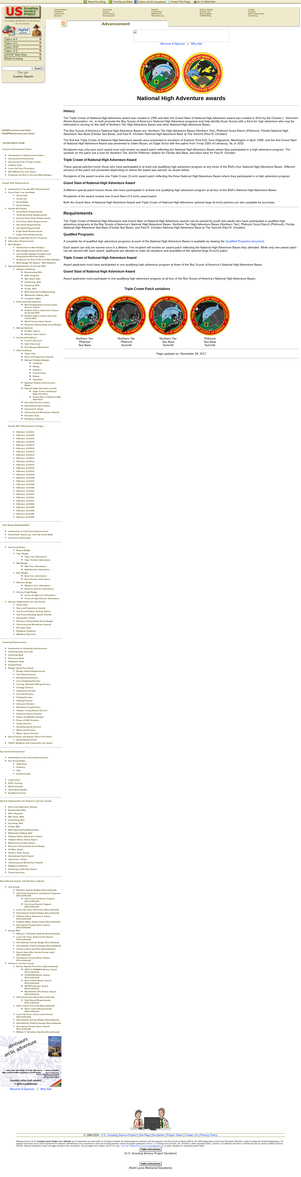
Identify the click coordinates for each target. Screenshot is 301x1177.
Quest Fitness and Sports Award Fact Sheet (30, 737)
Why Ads (46, 1089)
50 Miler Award (32, 331)
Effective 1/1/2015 (25, 451)
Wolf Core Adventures (35, 566)
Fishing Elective (24, 697)
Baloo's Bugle (206, 10)
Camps (251, 10)
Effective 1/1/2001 (25, 501)
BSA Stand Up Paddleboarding (40, 292)
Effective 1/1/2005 (25, 488)
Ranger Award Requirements (30, 671)
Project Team (174, 1135)
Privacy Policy (208, 1135)
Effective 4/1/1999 (25, 507)
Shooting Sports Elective (28, 727)
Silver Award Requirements (38, 1010)
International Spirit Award (37, 406)
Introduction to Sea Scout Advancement (28, 757)
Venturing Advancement (14, 642)
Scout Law (21, 199)
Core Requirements (26, 674)
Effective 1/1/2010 (25, 471)
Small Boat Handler (17, 790)
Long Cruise (14, 780)
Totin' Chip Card (32, 344)
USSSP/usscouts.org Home (16, 130)
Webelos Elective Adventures (39, 589)
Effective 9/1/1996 (25, 514)
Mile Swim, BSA (32, 279)
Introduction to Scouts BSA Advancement (28, 189)
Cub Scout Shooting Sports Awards (33, 614)
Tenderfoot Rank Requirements (31, 215)
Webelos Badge (24, 582)
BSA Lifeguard (32, 275)
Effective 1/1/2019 (25, 438)
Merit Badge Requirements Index (32, 251)
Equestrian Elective (26, 691)
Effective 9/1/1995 (25, 517)
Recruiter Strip (32, 415)
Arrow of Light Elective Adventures (42, 598)
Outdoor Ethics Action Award (22, 840)
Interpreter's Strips (34, 409)
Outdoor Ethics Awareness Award (25, 836)
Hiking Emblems (24, 328)
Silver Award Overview (35, 1006)
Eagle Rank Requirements (29, 231)
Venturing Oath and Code (20, 652)
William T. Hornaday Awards (37, 934)
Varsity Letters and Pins (35, 949)
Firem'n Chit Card (33, 341)
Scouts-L (58, 16)
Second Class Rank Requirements (33, 218)
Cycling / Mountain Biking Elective (33, 684)
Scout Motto (22, 202)
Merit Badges (206, 14)
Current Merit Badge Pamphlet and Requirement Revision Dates (33, 255)
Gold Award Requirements (38, 1001)
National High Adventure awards (41, 388)
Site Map (144, 1135)
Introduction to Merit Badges (30, 247)
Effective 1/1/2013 (25, 458)
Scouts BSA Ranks (17, 208)
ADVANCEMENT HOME (13, 143)
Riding (36, 376)
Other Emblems (24, 350)
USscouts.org (157, 16)
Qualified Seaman (17, 793)
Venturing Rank (15, 655)
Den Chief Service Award (37, 402)
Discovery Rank (16, 658)
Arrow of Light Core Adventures (40, 595)
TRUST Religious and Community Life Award (30, 743)
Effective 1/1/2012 (25, 461)
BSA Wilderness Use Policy (22, 172)
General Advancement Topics (17, 149)
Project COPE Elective (27, 720)
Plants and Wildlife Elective (30, 717)
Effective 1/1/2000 (25, 504)
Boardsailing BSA (33, 272)
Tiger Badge (22, 553)
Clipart (106, 12)
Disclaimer (158, 1135)
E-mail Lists (205, 12)
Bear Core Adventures (36, 576)
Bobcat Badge (23, 550)
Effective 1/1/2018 (25, 442)
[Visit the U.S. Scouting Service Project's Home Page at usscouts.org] (23, 18)
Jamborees (59, 14)
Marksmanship (15, 786)
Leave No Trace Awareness (37, 910)
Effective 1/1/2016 (25, 448)
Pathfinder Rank (16, 661)
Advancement (60, 10)
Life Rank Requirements (28, 228)
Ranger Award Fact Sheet (21, 668)
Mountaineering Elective (28, 707)
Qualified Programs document (244, 241)
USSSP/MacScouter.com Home (18, 133)
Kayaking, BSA (32, 285)
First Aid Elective (25, 694)
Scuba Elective (24, 723)
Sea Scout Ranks (16, 761)
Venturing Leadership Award (22, 869)
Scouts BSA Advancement (15, 183)
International (109, 14)
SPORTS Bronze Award (36, 987)
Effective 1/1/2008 (25, 478)
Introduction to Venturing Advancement (27, 648)
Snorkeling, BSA (33, 282)
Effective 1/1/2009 (25, 474)
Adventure (38, 379)
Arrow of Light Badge (26, 592)
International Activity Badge (37, 913)
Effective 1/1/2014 (25, 455)
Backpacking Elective (27, 678)
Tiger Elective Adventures (38, 560)
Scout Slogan (23, 205)
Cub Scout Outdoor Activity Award (33, 611)
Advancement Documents (21, 158)
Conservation (39, 373)
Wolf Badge (22, 563)
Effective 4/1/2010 (25, 468)
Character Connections (19, 538)
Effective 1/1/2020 (25, 435)
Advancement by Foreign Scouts (24, 162)
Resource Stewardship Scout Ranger (43, 325)
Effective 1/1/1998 (25, 510)
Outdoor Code (15, 165)
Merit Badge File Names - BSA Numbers (36, 263)
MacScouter (156, 14)
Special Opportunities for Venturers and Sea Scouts (26, 801)
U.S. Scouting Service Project (119, 1135)
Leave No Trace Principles (21, 168)
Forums (252, 12)
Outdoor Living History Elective (32, 710)
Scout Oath (21, 195)
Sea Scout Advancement (12, 751)
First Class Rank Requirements (32, 221)
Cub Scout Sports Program (38, 905)
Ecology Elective (24, 687)
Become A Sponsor (22, 1089)
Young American (16, 872)
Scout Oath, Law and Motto (21, 192)
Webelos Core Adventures (38, 585)
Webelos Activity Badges (36, 890)
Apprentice (21, 764)
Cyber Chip (30, 353)
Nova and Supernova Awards (39, 357)
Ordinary (20, 767)
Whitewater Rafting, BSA (37, 295)
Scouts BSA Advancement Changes (26, 426)
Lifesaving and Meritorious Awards (42, 412)
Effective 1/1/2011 (25, 465)
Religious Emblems (34, 419)
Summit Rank (15, 665)
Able (18, 770)
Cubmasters (156, 12)
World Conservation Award (38, 321)
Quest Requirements (26, 740)
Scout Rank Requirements (29, 212)
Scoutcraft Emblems (26, 337)
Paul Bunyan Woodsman (37, 347)
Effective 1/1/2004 (25, 491)
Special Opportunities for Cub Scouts (26, 602)
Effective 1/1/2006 (25, 484)
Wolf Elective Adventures (37, 569)
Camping (37, 363)
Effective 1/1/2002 (25, 497)
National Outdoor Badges (37, 360)
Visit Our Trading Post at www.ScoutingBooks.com (142, 1146)
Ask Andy (107, 10)
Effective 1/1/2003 (25, 494)
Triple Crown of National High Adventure (45, 392)
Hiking (36, 366)
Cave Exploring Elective (28, 681)
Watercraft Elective (25, 730)
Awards (154, 10)
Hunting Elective (24, 700)
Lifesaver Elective (25, 704)
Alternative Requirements (21, 241)
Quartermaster (23, 774)
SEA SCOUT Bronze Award (38, 981)
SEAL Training (15, 783)
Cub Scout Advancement (15, 525)
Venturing (253, 16)
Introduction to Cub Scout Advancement (28, 531)
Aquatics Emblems (25, 269)
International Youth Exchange (38, 946)
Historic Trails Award (35, 334)
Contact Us (191, 1135)
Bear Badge (22, 573)
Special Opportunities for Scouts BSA (27, 266)
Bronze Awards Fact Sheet (37, 966)
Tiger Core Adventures (36, 557)
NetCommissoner (256, 14)
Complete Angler (33, 298)
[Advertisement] (30, 104)
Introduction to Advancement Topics (26, 155)
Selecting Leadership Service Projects (27, 238)
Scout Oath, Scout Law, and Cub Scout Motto (30, 534)
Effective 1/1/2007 (25, 481)
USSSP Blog (205, 16)
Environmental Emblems (28, 302)
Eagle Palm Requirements (29, 234)
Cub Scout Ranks (16, 547)
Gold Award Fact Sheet (35, 997)
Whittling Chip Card (25, 634)
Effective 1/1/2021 (25, 432)
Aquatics (37, 370)
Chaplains (59, 12)
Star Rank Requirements (28, 225)
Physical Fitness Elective (29, 714)
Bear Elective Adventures (37, 579)
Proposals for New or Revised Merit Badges (30, 175)
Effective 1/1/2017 (25, 445)
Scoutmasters (109, 16)
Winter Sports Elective (27, 733)
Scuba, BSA (30, 288)
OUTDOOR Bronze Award (37, 976)
